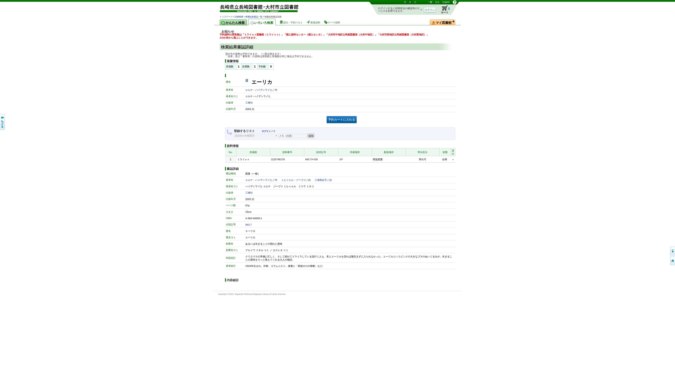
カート (444, 9)
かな (437, 2)
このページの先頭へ (672, 251)
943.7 (248, 224)
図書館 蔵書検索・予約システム (256, 7)
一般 (430, 2)
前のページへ (2, 122)
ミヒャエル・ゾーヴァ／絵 (296, 180)
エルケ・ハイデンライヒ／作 (261, 89)
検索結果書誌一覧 (253, 16)
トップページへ (672, 260)
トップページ (226, 16)
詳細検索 (239, 16)
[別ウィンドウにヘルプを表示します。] (454, 2)
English (446, 2)
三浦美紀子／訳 (323, 180)
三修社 (249, 102)
